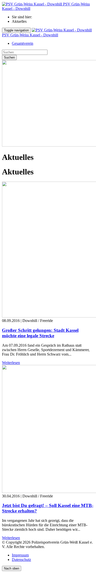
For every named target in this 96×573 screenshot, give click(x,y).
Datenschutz (21, 559)
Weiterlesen (11, 363)
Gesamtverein (22, 43)
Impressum (20, 555)
